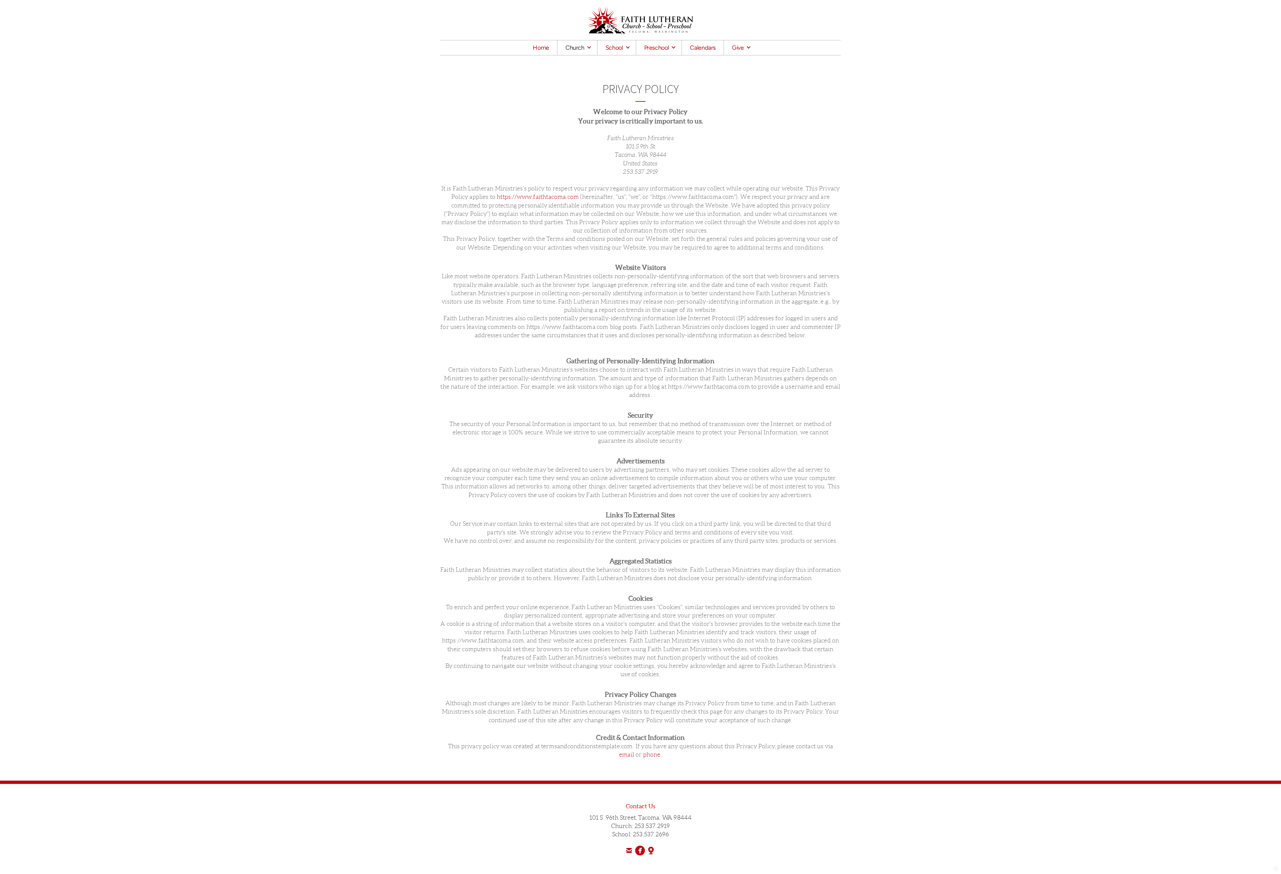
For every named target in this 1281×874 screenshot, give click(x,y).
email (626, 754)
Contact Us (641, 806)
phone (652, 754)
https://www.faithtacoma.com (538, 196)
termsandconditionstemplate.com (586, 746)
